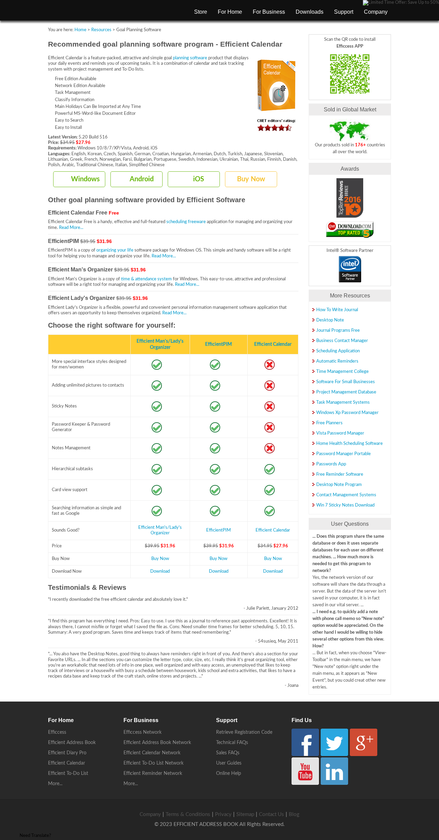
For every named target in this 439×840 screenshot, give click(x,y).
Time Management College (342, 371)
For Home (230, 12)
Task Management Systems (343, 402)
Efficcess (57, 732)
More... (55, 783)
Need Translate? (35, 835)
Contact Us (271, 814)
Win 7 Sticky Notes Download (345, 505)
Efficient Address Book (72, 742)
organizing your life (114, 250)
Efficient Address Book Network (157, 742)
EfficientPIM (218, 344)
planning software (190, 58)
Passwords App (331, 464)
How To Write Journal (337, 310)
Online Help (228, 773)
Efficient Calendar (273, 344)
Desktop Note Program (339, 485)
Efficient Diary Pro (67, 753)
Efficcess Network (142, 732)
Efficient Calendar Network (151, 753)
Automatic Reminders (337, 361)
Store (200, 12)
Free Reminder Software (339, 474)
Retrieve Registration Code (244, 732)
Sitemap (245, 814)
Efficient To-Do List (68, 773)
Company (376, 12)
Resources (101, 30)
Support (343, 12)
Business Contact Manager (342, 341)
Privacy (223, 814)
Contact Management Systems (346, 495)
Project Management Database (346, 392)
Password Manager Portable (343, 454)
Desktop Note (330, 320)
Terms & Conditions (188, 814)
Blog (294, 814)
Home (80, 30)
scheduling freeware (186, 222)
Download (160, 571)
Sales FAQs (227, 753)
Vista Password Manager (340, 433)
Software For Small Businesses (345, 382)
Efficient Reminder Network (152, 773)
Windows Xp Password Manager (347, 413)
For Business (269, 12)
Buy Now (251, 179)
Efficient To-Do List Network (153, 763)
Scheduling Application (338, 351)
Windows (85, 179)
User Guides (228, 763)
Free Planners (329, 423)
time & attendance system (146, 279)
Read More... (71, 228)
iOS (198, 179)
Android (142, 179)
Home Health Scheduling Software (349, 443)
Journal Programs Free (338, 330)
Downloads (309, 12)
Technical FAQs (232, 742)
